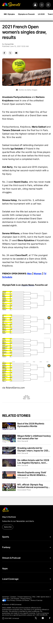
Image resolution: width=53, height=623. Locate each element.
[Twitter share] (10, 53)
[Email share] (16, 53)
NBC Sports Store (43, 597)
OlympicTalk (9, 44)
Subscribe (8, 527)
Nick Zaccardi (22, 441)
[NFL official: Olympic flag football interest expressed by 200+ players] (9, 487)
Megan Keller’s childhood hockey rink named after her (34, 437)
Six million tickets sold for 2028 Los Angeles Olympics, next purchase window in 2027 (33, 461)
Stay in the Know (9, 517)
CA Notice (25, 600)
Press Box (6, 598)
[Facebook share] (4, 53)
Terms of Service (36, 600)
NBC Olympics (9, 14)
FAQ (33, 597)
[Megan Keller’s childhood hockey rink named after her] (9, 438)
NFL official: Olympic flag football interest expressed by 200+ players (32, 485)
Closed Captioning (24, 597)
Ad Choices (15, 598)
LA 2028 (41, 14)
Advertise (5, 597)
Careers (13, 597)
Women (38, 273)
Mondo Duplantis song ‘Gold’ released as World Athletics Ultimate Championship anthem (33, 473)
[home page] (11, 4)
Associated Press (24, 490)
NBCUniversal (16, 604)
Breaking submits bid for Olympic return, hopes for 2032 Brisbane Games (33, 449)
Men (29, 273)
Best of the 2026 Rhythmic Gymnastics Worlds (30, 424)
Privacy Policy (25, 598)
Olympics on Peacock (26, 14)
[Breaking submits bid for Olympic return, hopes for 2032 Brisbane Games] (9, 450)
